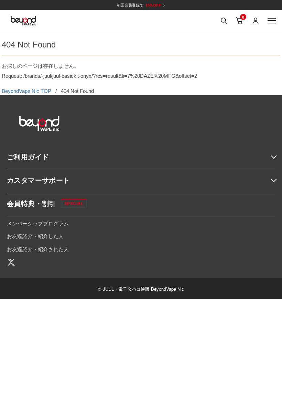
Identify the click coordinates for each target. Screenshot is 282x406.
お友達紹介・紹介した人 (35, 235)
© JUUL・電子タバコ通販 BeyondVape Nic (141, 289)
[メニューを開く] (271, 20)
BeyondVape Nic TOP (26, 91)
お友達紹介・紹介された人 (38, 249)
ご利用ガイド (28, 156)
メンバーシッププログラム (38, 223)
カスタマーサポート (38, 180)
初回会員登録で (141, 5)
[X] (14, 262)
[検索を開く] (224, 20)
